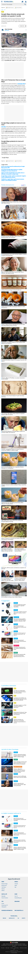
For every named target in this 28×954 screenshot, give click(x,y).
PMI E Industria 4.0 (19, 910)
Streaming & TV (5, 905)
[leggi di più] (26, 30)
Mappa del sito (12, 918)
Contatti (23, 918)
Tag (18, 918)
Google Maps (5, 157)
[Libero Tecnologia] (14, 915)
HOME (2, 9)
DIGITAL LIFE (16, 645)
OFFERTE (15, 610)
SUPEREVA (14, 946)
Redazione (17, 901)
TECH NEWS (16, 617)
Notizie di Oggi (4, 883)
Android (16, 883)
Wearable (3, 896)
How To (16, 896)
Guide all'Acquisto (18, 897)
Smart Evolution (5, 897)
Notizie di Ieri (4, 885)
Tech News (4, 887)
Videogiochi (4, 906)
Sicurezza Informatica (7, 910)
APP (4, 9)
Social (3, 903)
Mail (22, 3)
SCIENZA (15, 652)
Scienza (3, 888)
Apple (16, 885)
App (15, 887)
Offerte (3, 890)
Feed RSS (4, 918)
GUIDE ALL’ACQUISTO (18, 766)
